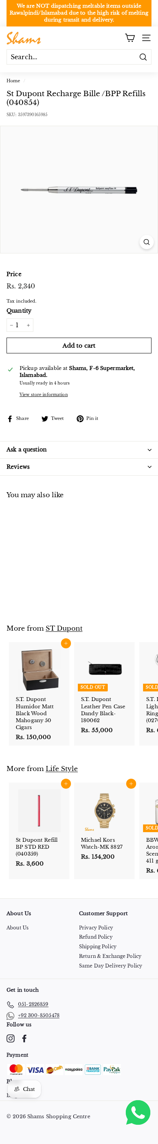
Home (13, 80)
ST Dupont (64, 628)
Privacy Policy (96, 928)
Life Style (62, 768)
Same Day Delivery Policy (110, 966)
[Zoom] (147, 242)
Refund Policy (96, 937)
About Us (17, 928)
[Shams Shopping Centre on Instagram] (11, 1038)
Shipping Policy (98, 946)
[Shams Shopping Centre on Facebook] (24, 1038)
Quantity (19, 310)
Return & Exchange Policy (110, 956)
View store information (44, 394)
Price (14, 274)
